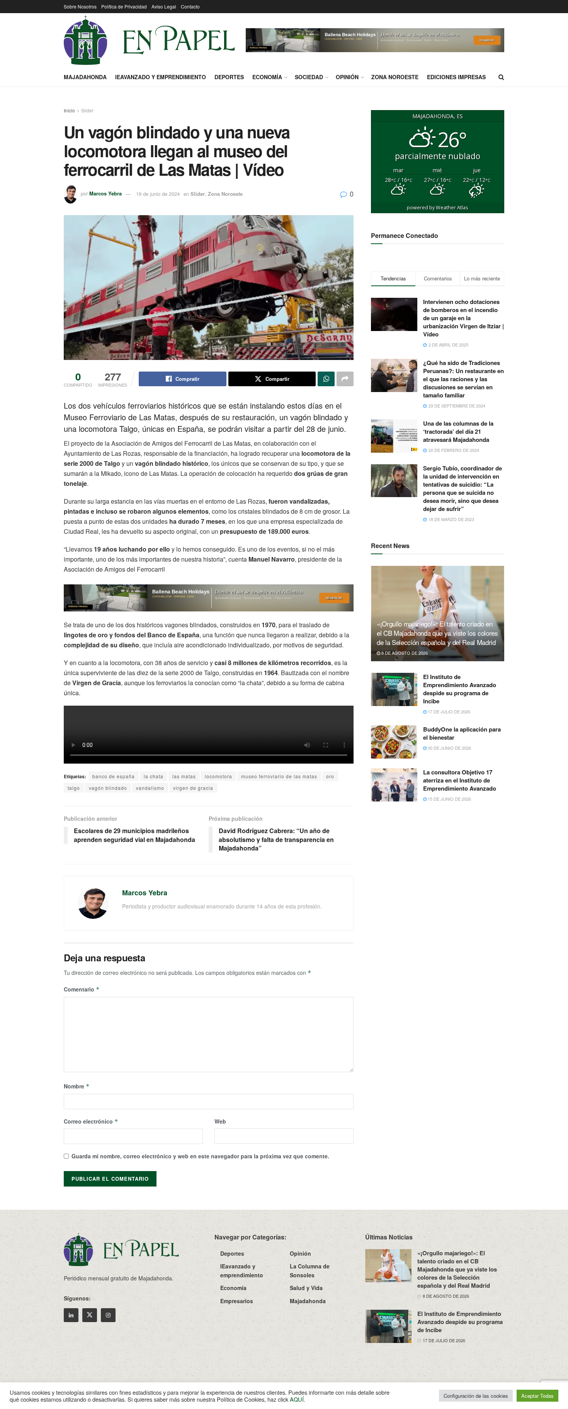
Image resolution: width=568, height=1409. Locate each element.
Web (220, 1121)
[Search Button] (501, 77)
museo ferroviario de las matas (279, 776)
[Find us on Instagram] (108, 1315)
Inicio (69, 110)
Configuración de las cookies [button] (476, 1395)
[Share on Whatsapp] (326, 379)
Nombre (77, 1086)
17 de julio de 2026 (448, 711)
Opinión (347, 77)
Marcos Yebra (105, 193)
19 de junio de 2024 (158, 193)
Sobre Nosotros (80, 6)
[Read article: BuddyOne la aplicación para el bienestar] (394, 742)
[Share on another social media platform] (345, 379)
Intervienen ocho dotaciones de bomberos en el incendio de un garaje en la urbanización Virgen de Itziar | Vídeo (463, 317)
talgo (74, 787)
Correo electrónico (91, 1121)
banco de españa (113, 776)
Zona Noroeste (394, 77)
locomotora (218, 776)
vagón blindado (108, 787)
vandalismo (150, 787)
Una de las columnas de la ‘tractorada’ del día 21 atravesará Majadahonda (458, 431)
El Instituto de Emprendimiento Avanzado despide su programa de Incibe (459, 688)
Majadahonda (85, 77)
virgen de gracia (193, 787)
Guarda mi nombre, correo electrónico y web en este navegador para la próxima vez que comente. (200, 1156)
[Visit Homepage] (149, 40)
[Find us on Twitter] (89, 1315)
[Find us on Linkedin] (71, 1315)
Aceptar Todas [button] (537, 1395)
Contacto (190, 6)
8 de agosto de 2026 (404, 653)
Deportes (229, 77)
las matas (184, 776)
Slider (87, 110)
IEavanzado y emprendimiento (160, 77)
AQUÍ (297, 1399)
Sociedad (309, 77)
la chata (153, 776)
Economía (267, 77)
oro (330, 776)
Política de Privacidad (124, 6)
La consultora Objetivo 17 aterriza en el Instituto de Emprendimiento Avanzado (459, 780)
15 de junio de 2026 (449, 799)
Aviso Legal (163, 6)
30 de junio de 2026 (449, 748)
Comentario (82, 989)
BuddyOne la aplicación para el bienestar (462, 733)
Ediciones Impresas (456, 77)
